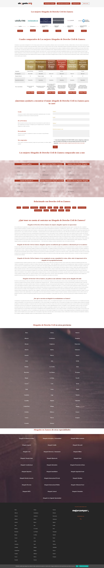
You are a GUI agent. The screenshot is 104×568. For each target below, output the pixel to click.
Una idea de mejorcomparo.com (80, 506)
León (52, 383)
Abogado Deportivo (26, 471)
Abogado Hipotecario (52, 458)
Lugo (52, 395)
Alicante (26, 344)
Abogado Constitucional (27, 465)
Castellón (26, 400)
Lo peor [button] (18, 171)
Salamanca (77, 349)
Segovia (77, 355)
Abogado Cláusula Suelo (26, 458)
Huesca (52, 355)
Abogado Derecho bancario (26, 478)
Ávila (26, 361)
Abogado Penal (77, 458)
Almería (26, 349)
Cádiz (26, 389)
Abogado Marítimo (77, 478)
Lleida (52, 389)
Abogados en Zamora (43, 430)
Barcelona (26, 372)
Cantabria (26, 395)
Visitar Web (30, 92)
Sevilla (77, 361)
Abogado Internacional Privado (52, 478)
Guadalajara (52, 338)
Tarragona (77, 372)
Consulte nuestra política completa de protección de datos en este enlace (71, 143)
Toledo (77, 389)
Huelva (52, 349)
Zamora (77, 412)
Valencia (77, 395)
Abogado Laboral (52, 491)
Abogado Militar (77, 451)
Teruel (77, 383)
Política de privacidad (84, 566)
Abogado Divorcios (26, 484)
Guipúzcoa (52, 344)
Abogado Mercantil (77, 445)
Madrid (52, 400)
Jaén (52, 361)
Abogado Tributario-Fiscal (77, 484)
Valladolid (77, 400)
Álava (26, 332)
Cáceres (26, 383)
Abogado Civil (26, 451)
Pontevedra (77, 344)
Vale (77, 566)
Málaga (52, 406)
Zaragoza (77, 417)
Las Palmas (52, 372)
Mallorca (52, 412)
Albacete (26, 338)
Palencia (77, 332)
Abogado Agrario (26, 445)
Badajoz (26, 366)
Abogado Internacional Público (52, 484)
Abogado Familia (52, 445)
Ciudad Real (26, 406)
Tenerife (77, 378)
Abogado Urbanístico (77, 491)
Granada (26, 423)
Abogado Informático (52, 465)
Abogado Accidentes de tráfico (26, 438)
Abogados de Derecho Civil (44, 325)
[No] (102, 566)
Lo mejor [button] (18, 167)
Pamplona (77, 338)
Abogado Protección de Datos (77, 465)
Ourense (52, 423)
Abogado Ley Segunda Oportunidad (52, 498)
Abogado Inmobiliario (52, 471)
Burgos (26, 378)
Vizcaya (77, 406)
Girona (52, 332)
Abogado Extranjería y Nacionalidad (52, 438)
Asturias (26, 355)
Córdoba (26, 412)
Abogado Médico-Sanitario (77, 438)
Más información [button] (20, 191)
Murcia (52, 417)
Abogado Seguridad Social (77, 471)
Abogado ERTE (27, 491)
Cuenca (26, 417)
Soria (77, 366)
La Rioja (52, 378)
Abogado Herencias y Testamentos (52, 451)
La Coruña (52, 366)
